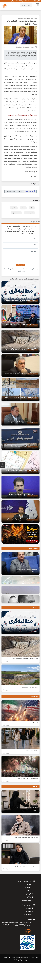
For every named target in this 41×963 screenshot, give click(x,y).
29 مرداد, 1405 (35, 572)
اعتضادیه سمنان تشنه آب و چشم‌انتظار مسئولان (20, 300)
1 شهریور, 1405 (6, 753)
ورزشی (29, 897)
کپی (29, 191)
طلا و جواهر (29, 213)
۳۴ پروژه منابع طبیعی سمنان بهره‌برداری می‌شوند (20, 349)
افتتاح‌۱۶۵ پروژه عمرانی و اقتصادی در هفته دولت (20, 373)
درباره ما (28, 911)
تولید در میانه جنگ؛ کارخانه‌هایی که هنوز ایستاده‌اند (27, 569)
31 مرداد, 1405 (6, 869)
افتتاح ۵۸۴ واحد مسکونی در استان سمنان (20, 519)
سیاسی (28, 884)
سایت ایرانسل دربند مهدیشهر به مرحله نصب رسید (20, 397)
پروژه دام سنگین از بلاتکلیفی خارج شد (20, 422)
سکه (23, 208)
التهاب (14, 208)
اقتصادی (28, 887)
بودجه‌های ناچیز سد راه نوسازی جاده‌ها (20, 495)
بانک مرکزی (16, 213)
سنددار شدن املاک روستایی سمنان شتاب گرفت (20, 470)
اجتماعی (28, 890)
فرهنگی (28, 894)
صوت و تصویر (26, 900)
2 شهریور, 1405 (6, 840)
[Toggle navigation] (37, 5)
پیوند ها (28, 908)
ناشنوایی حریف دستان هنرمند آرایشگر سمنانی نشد (27, 807)
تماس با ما (27, 914)
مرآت (17, 63)
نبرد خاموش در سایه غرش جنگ (20, 446)
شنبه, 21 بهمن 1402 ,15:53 (25, 47)
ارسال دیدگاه (20, 265)
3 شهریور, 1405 (6, 690)
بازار (32, 208)
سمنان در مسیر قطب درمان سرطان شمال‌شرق (20, 324)
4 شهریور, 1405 (34, 631)
